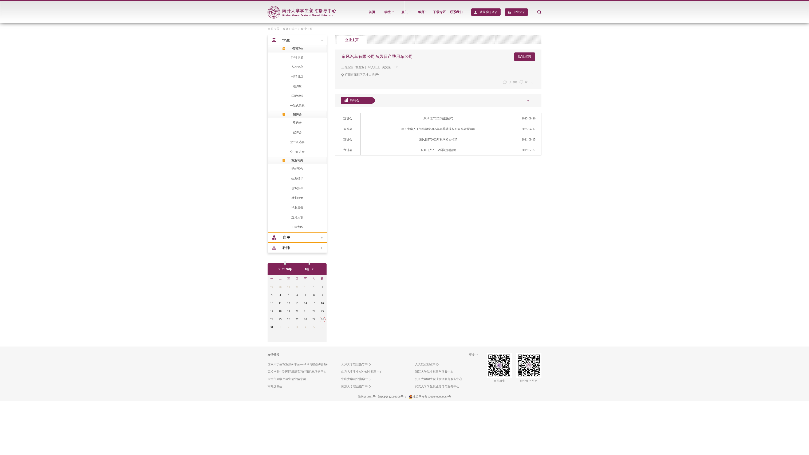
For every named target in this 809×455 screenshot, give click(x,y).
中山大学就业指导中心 (356, 379)
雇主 (404, 12)
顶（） (513, 82)
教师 (421, 12)
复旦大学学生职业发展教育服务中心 (438, 379)
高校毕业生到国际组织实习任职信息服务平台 (297, 371)
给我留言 (524, 56)
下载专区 (439, 12)
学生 (387, 12)
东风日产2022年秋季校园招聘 (438, 139)
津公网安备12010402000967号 (432, 396)
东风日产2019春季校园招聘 (438, 150)
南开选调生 (275, 386)
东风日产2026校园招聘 (438, 118)
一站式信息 (297, 105)
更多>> (473, 354)
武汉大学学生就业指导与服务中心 (437, 386)
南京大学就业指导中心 (356, 386)
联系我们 (456, 12)
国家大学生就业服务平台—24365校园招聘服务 (298, 364)
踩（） (529, 82)
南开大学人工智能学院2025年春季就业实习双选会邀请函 (438, 129)
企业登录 (519, 12)
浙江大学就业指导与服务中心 (434, 371)
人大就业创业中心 (427, 364)
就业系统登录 (488, 12)
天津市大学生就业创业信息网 (287, 379)
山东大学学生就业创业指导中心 (362, 371)
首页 (372, 12)
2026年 (287, 269)
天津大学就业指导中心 (356, 364)
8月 (307, 269)
